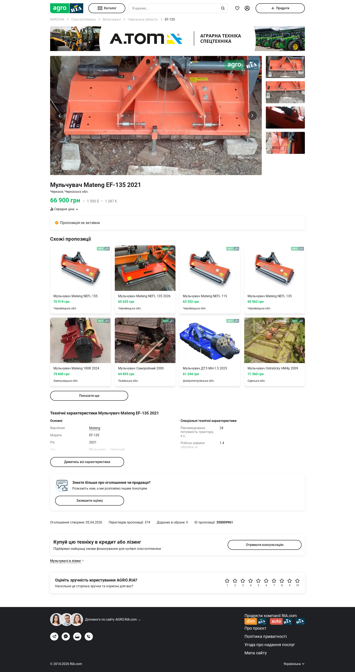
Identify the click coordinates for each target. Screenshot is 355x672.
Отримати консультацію (265, 545)
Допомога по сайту (113, 619)
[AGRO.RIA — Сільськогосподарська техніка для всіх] (69, 8)
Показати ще (89, 396)
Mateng (94, 428)
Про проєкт (255, 628)
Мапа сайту (255, 652)
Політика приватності (265, 636)
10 (297, 585)
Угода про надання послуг (269, 644)
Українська (293, 664)
